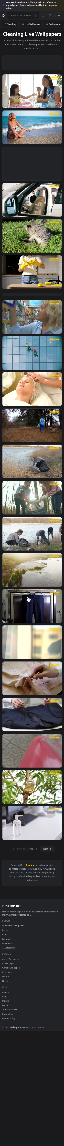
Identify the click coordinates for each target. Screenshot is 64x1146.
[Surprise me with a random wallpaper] (42, 15)
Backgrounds (55, 24)
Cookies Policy (8, 1018)
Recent (5, 930)
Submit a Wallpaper (14, 925)
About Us (6, 992)
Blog (4, 996)
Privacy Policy (8, 1014)
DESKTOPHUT (11, 906)
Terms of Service (9, 1009)
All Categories (8, 947)
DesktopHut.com (17, 1027)
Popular (5, 934)
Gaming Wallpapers (11, 967)
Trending (11, 24)
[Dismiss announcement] (61, 5)
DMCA (5, 1005)
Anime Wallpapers (10, 959)
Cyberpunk (7, 972)
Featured (6, 939)
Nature (5, 976)
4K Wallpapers (8, 963)
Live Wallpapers (32, 24)
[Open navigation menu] (58, 15)
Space (5, 980)
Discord (5, 1000)
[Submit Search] (49, 15)
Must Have (7, 943)
